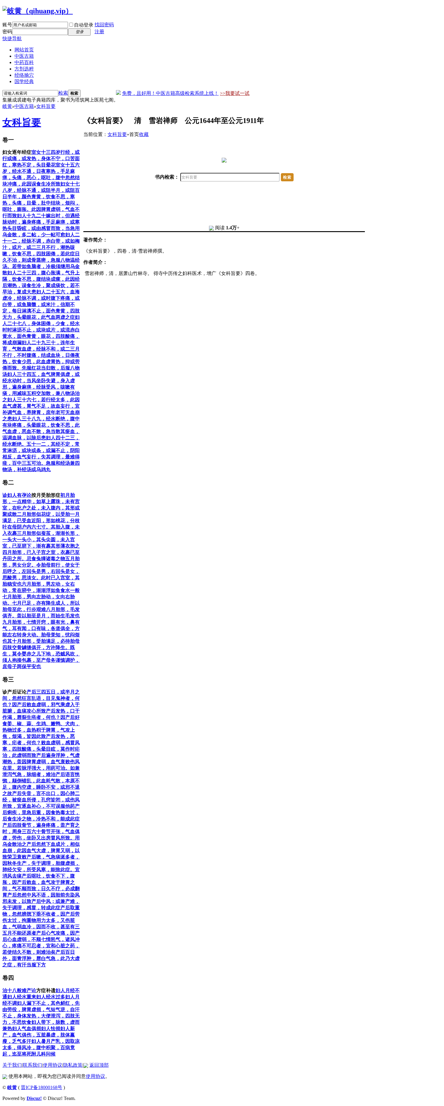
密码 (7, 31)
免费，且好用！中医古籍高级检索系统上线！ (170, 93)
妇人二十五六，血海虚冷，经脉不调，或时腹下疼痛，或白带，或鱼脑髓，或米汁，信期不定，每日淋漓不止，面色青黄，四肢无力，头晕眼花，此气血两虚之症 (41, 304)
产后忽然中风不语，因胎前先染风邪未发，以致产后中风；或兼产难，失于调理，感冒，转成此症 (41, 901)
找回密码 (104, 24)
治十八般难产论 (19, 990)
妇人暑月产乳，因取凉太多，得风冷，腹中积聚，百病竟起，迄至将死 (41, 1047)
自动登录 (83, 24)
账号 (7, 24)
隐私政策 (72, 1065)
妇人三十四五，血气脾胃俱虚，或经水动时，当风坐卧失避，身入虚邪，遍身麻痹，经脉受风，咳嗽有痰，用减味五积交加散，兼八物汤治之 (41, 387)
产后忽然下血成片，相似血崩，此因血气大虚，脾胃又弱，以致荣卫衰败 (41, 850)
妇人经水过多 (50, 996)
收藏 (144, 134)
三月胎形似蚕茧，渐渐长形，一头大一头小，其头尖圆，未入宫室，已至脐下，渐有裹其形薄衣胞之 (41, 539)
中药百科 (24, 62)
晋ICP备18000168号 (41, 1087)
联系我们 (32, 1065)
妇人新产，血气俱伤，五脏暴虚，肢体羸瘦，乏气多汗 (38, 1035)
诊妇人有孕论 (16, 495)
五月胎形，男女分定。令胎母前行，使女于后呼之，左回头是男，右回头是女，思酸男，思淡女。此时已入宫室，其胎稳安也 (41, 571)
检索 (63, 92)
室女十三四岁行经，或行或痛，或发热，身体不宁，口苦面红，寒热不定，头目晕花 (41, 158)
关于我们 (12, 1065)
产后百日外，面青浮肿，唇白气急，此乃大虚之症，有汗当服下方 (41, 958)
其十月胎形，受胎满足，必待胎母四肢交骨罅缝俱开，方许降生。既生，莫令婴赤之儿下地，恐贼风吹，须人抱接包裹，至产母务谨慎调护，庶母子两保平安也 (41, 654)
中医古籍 (24, 56)
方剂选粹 (24, 68)
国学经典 (24, 81)
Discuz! (34, 1098)
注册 (99, 31)
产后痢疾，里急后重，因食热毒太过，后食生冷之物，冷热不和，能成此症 (41, 812)
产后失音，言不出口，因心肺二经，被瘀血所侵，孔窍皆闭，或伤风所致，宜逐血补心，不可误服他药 (41, 800)
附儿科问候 (43, 1053)
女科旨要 (46, 106)
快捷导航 (12, 38)
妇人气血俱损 (26, 1028)
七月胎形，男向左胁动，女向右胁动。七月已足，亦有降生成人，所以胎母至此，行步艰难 (41, 603)
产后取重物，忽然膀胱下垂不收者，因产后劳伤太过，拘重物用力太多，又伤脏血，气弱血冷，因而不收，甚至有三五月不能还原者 (41, 920)
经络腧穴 (24, 75)
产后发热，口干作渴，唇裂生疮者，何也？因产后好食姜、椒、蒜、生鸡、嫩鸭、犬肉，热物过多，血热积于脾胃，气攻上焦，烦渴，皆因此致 (41, 723)
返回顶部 (99, 1065)
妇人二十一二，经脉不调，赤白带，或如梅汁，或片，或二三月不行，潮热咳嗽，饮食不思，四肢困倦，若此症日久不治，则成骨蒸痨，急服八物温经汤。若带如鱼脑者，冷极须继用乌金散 (41, 253)
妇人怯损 (50, 1028)
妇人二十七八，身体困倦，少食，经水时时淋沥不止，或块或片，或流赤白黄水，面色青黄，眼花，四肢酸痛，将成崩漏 (41, 330)
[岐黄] (37, 11)
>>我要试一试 (234, 93)
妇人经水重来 (21, 996)
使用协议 (52, 1065)
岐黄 (7, 106)
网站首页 (24, 49)
